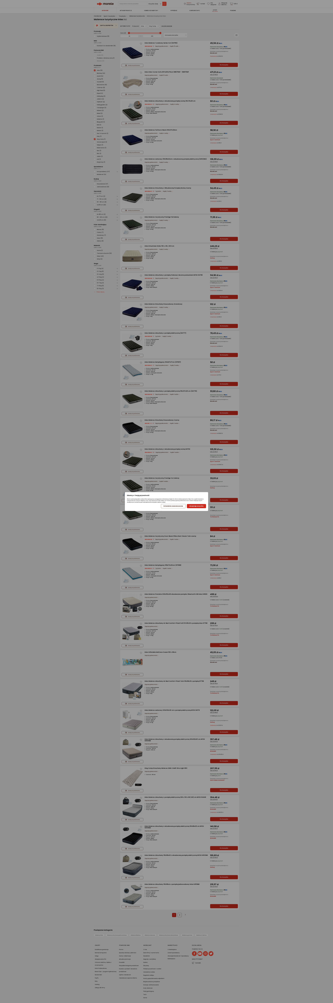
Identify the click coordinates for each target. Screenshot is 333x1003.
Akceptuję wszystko (196, 506)
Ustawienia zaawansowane (173, 506)
